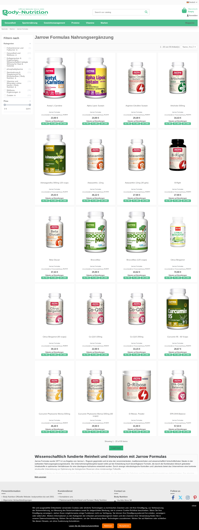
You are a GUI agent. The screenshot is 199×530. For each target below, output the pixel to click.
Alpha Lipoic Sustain (95, 106)
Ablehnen (108, 526)
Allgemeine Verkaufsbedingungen (17, 500)
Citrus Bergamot (178, 260)
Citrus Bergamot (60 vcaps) (54, 337)
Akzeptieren (124, 526)
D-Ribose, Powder (136, 414)
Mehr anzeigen (40, 477)
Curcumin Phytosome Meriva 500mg (54, 414)
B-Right (177, 183)
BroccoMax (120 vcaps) (136, 260)
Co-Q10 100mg (95, 337)
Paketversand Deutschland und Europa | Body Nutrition (83, 500)
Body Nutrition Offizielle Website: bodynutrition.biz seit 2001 (28, 497)
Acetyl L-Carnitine (54, 106)
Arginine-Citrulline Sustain (137, 106)
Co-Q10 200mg (136, 337)
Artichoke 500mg (177, 106)
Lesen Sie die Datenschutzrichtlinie (84, 526)
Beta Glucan (54, 260)
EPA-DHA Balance (177, 414)
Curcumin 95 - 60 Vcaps (177, 337)
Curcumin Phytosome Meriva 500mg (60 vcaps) (95, 415)
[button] (30, 23)
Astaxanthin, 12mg (96, 183)
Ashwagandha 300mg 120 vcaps (54, 183)
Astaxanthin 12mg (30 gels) (136, 183)
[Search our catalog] (146, 12)
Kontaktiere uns (66, 497)
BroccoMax (95, 260)
